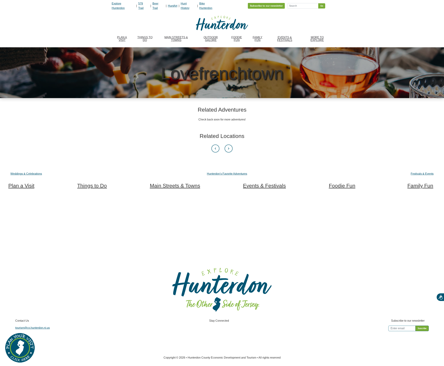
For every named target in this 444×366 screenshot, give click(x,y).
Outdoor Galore (211, 39)
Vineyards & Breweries (91, 201)
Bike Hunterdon (205, 6)
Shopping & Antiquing (90, 213)
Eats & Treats (415, 213)
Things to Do (144, 39)
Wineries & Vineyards (342, 213)
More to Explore (317, 39)
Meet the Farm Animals (421, 207)
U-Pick (411, 201)
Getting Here (16, 207)
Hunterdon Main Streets (164, 195)
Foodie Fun (236, 39)
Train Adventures (417, 195)
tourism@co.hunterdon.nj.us (32, 327)
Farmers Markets (339, 231)
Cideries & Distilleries (342, 225)
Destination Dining (340, 195)
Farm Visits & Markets (90, 207)
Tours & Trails (85, 225)
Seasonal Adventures (420, 219)
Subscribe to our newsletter (266, 5)
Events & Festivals (284, 39)
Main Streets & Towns (176, 39)
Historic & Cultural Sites (91, 219)
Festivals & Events (422, 173)
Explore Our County (162, 201)
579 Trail (141, 6)
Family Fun (257, 39)
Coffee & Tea (337, 207)
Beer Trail (155, 6)
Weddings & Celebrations (26, 173)
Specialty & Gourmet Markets (347, 243)
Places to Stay (17, 201)
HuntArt (172, 5)
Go (321, 6)
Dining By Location (340, 250)
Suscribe (422, 328)
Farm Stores (336, 237)
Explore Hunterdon (118, 6)
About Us (14, 213)
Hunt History (185, 6)
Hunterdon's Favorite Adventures (227, 173)
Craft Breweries (338, 219)
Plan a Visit (122, 39)
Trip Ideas (14, 195)
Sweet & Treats (338, 201)
